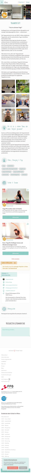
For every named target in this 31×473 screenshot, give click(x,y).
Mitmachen (15, 217)
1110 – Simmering (5, 441)
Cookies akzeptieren (13, 467)
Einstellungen (23, 467)
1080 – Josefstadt (5, 434)
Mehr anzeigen (15, 258)
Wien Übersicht (5, 416)
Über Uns (3, 363)
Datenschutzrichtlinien (6, 372)
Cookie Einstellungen (6, 374)
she (3, 361)
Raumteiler (5, 402)
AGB (2, 377)
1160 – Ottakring (5, 452)
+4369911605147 (10, 290)
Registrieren (21, 2)
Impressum (4, 370)
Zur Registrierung (13, 268)
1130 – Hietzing (5, 445)
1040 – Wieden (4, 425)
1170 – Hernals (5, 454)
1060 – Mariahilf (5, 430)
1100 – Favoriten (5, 438)
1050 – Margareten (5, 427)
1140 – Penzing (5, 447)
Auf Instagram (4, 379)
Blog (2, 368)
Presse (2, 366)
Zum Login (5, 268)
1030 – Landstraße (5, 423)
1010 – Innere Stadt (5, 419)
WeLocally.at (4, 355)
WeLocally (10, 391)
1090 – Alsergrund (5, 436)
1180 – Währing (5, 456)
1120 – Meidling (5, 443)
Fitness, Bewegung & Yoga (15, 160)
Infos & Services (5, 357)
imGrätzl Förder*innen (15, 350)
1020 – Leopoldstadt (6, 421)
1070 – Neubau (5, 432)
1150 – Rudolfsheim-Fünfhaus (8, 449)
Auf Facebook (4, 381)
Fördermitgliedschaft (6, 359)
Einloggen (27, 2)
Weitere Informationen (8, 464)
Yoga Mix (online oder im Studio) (12, 209)
